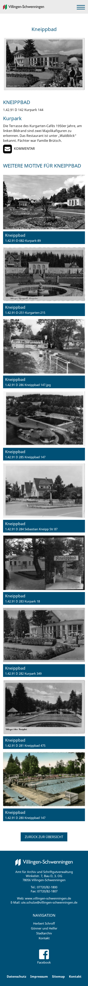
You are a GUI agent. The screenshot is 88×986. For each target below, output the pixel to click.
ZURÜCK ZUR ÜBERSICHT (44, 837)
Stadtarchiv (44, 933)
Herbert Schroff (44, 923)
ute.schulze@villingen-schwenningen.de (49, 902)
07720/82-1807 (47, 891)
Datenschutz (16, 976)
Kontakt (44, 938)
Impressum (39, 976)
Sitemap (58, 976)
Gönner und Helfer (44, 928)
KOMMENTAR (24, 148)
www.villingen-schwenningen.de (48, 898)
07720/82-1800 (47, 887)
